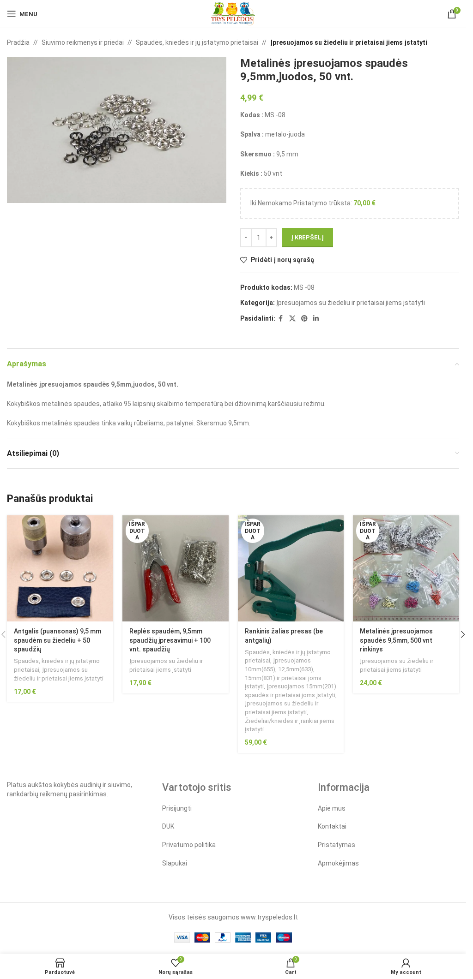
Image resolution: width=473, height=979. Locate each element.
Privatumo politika (189, 844)
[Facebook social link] (280, 318)
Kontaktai (332, 826)
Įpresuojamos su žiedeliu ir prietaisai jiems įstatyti (348, 42)
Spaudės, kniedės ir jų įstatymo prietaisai (197, 42)
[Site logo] (233, 13)
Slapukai (174, 863)
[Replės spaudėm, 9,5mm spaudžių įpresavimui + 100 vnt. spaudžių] (175, 568)
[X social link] (292, 318)
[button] (463, 634)
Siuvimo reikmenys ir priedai (83, 42)
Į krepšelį (307, 237)
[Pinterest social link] (304, 318)
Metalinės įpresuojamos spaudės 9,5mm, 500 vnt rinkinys (396, 640)
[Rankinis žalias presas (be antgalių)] (291, 568)
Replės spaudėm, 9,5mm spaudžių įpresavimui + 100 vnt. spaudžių (170, 640)
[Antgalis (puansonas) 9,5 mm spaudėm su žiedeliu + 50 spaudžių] (60, 568)
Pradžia (18, 42)
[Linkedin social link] (315, 318)
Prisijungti (177, 808)
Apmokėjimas (338, 863)
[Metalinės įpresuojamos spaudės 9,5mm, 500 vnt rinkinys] (406, 568)
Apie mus (332, 808)
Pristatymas (336, 844)
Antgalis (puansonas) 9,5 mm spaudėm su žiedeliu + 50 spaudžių (57, 640)
